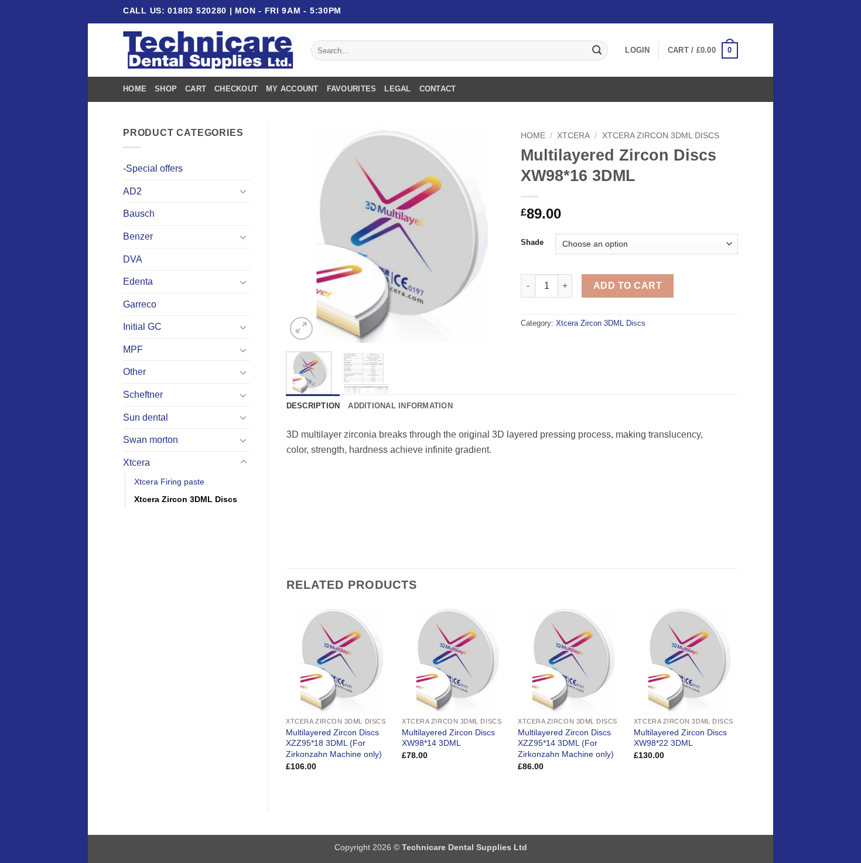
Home (134, 88)
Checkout (236, 88)
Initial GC (142, 327)
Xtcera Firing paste (169, 481)
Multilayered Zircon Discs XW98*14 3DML (448, 738)
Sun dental (145, 417)
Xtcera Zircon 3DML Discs (185, 499)
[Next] (484, 233)
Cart (195, 88)
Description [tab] (313, 405)
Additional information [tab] (400, 405)
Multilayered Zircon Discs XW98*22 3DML (680, 738)
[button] (637, 50)
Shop (166, 88)
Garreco (139, 304)
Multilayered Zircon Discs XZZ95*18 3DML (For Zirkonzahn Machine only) (334, 743)
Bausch (139, 214)
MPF (133, 349)
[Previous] (305, 233)
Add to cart (627, 286)
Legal (397, 88)
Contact (437, 88)
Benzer (138, 236)
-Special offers (153, 168)
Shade (532, 242)
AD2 (132, 191)
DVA (132, 259)
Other (134, 372)
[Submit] (597, 50)
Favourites (352, 88)
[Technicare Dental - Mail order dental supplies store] (208, 50)
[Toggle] (244, 191)
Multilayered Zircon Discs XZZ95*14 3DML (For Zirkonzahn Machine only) (566, 743)
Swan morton (150, 440)
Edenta (138, 281)
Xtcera (136, 463)
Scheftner (143, 395)
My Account (292, 88)
